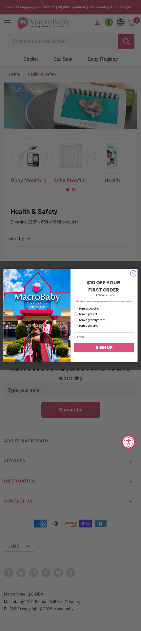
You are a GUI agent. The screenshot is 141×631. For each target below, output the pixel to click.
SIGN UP (104, 347)
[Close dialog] (133, 273)
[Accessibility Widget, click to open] (128, 441)
